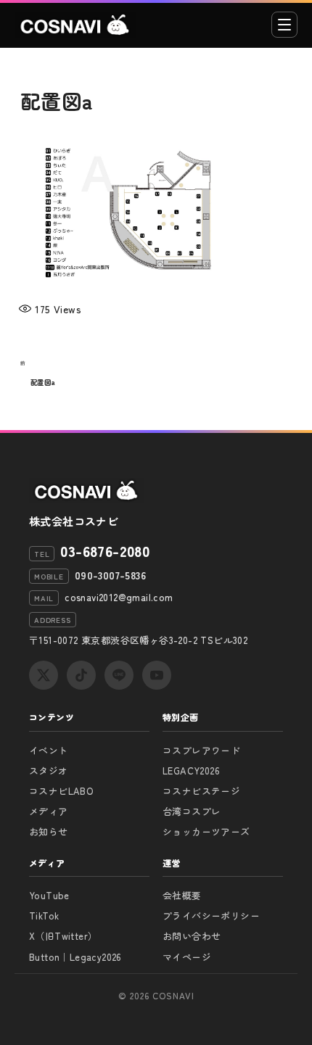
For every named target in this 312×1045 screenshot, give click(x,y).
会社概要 (182, 895)
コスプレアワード (201, 750)
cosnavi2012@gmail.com (119, 597)
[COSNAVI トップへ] (75, 25)
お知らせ (48, 831)
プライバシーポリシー (211, 915)
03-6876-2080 (104, 551)
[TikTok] (81, 675)
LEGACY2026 (191, 770)
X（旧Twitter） (63, 936)
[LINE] (119, 675)
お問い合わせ (192, 936)
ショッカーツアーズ (206, 831)
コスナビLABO (61, 791)
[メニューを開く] (284, 25)
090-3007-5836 (110, 575)
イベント (48, 750)
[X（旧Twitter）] (43, 675)
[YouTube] (156, 675)
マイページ (187, 957)
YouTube (49, 895)
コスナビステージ (201, 791)
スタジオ (48, 770)
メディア (48, 811)
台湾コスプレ (192, 811)
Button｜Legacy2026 (75, 957)
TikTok (44, 915)
